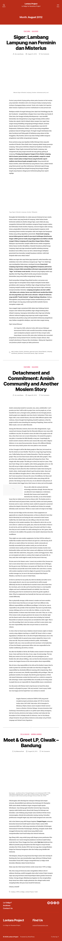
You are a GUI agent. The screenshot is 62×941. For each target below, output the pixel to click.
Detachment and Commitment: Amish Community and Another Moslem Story (31, 381)
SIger (36, 353)
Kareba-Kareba (36, 734)
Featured (27, 31)
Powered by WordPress (27, 937)
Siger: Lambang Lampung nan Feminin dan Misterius (31, 42)
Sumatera (41, 353)
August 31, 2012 (32, 54)
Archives (6, 905)
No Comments (45, 54)
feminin (21, 351)
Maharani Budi (20, 751)
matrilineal (14, 353)
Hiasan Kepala (42, 351)
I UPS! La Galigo (20, 892)
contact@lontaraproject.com (40, 925)
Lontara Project (31, 4)
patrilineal (20, 353)
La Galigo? (7, 903)
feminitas (26, 351)
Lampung (49, 351)
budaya (16, 351)
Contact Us (8, 908)
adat (12, 351)
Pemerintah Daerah (29, 353)
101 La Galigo (24, 734)
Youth (36, 892)
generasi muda (34, 351)
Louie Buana (20, 54)
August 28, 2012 (32, 395)
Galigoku (35, 31)
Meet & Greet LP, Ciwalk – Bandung (31, 742)
